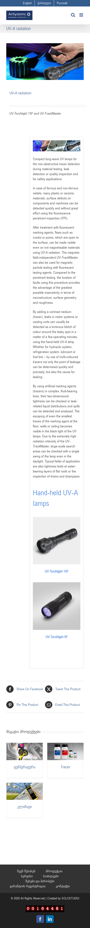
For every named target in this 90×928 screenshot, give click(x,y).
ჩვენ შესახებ (26, 871)
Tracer (65, 767)
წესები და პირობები (40, 881)
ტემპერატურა (24, 767)
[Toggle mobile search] (73, 15)
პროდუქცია (54, 871)
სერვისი (27, 876)
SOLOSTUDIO (70, 898)
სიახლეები (51, 876)
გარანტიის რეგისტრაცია (27, 886)
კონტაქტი (63, 886)
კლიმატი (24, 806)
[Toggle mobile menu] (81, 15)
